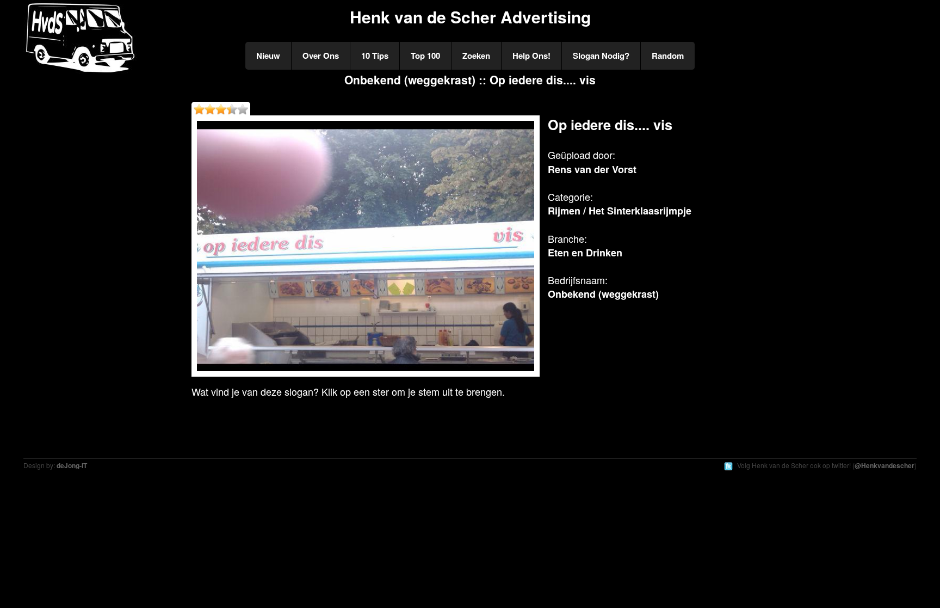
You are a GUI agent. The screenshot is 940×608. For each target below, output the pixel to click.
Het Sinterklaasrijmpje (640, 211)
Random (668, 56)
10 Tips (374, 56)
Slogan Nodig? (601, 56)
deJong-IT (72, 465)
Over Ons (320, 56)
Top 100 (425, 56)
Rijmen (564, 211)
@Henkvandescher (884, 465)
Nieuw (268, 56)
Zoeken (476, 56)
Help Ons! (531, 56)
